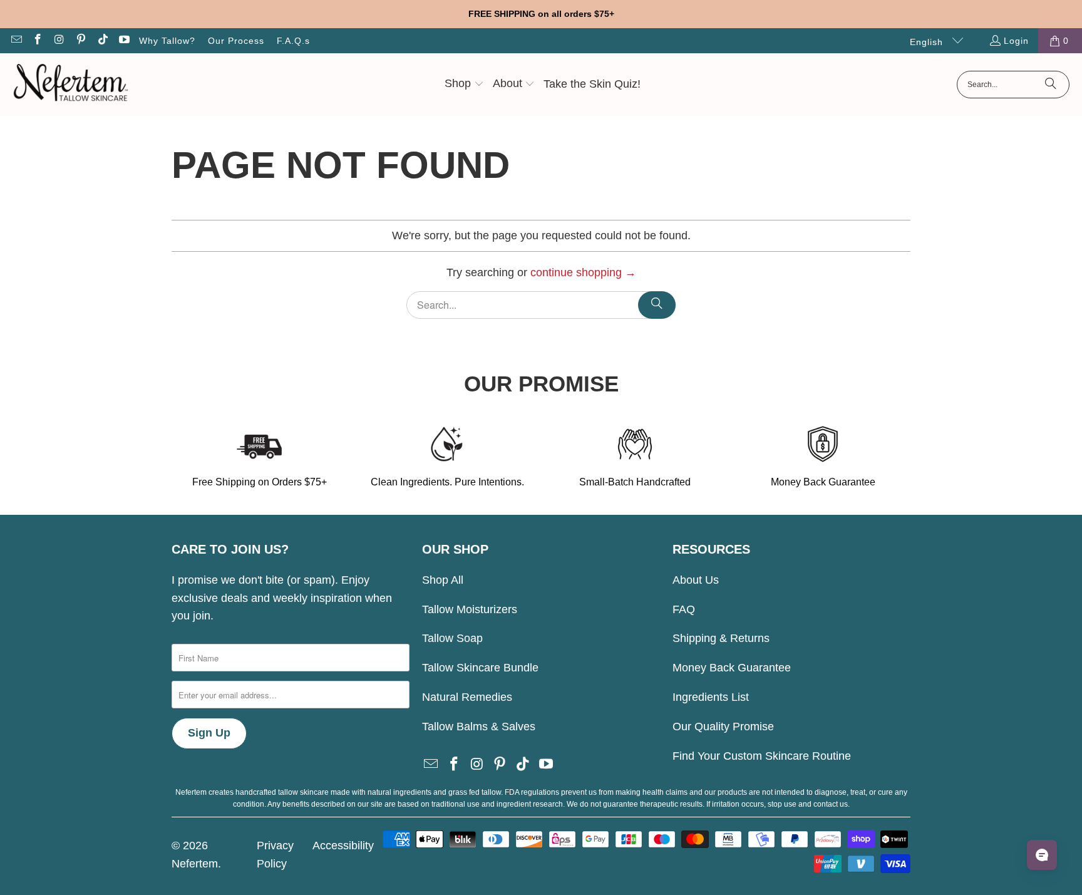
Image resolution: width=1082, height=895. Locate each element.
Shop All (442, 580)
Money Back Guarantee (731, 667)
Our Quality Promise (723, 726)
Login (1016, 41)
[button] (464, 84)
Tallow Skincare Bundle (480, 667)
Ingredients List (710, 697)
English (928, 42)
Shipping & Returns (721, 638)
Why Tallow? (167, 41)
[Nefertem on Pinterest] (81, 41)
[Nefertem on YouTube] (124, 41)
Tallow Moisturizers (469, 609)
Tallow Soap (452, 638)
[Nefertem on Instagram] (59, 41)
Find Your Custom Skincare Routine (761, 756)
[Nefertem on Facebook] (37, 41)
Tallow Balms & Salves (478, 726)
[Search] (1050, 84)
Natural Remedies (467, 697)
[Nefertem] (70, 84)
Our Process (236, 41)
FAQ (683, 609)
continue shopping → (583, 272)
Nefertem (195, 863)
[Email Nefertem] (15, 41)
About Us (695, 580)
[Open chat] (1042, 855)
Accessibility (343, 845)
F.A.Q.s (293, 41)
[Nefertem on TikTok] (102, 41)
